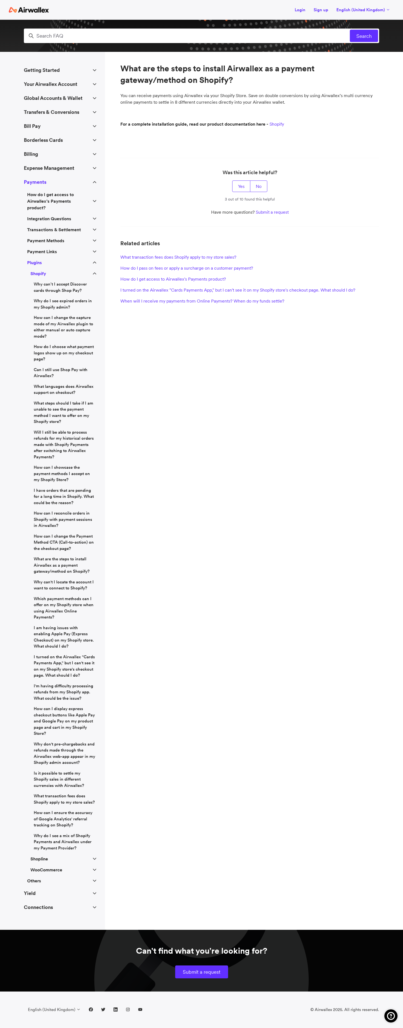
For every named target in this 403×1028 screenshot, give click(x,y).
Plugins (34, 262)
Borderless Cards (43, 140)
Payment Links (42, 251)
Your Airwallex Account (50, 84)
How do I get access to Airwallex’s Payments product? (50, 201)
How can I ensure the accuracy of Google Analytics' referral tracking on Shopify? (63, 819)
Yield (30, 893)
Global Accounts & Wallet (53, 98)
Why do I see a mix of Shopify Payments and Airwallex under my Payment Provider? (63, 842)
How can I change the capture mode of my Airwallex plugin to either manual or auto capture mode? (63, 327)
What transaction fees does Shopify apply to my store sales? (178, 257)
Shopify (276, 124)
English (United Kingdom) (361, 9)
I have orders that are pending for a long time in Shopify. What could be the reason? (64, 496)
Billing (31, 154)
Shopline (39, 859)
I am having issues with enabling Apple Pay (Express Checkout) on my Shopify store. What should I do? (64, 637)
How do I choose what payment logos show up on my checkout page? (64, 353)
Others (34, 880)
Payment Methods (45, 240)
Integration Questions (49, 218)
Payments (35, 182)
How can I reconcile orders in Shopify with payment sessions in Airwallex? (63, 519)
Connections (38, 907)
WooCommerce (46, 869)
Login (300, 9)
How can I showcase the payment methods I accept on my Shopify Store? (62, 473)
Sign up (321, 9)
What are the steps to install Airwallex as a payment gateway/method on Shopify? (62, 565)
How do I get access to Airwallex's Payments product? (173, 279)
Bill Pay (32, 126)
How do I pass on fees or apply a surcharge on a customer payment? (186, 268)
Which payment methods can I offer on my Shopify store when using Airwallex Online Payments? (63, 608)
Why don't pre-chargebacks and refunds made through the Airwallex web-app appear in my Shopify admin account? (64, 753)
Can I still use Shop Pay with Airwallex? (60, 373)
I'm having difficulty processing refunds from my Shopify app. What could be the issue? (63, 692)
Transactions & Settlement (54, 229)
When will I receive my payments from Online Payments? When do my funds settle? (202, 301)
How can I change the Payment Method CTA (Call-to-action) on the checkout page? (64, 542)
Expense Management (49, 168)
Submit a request (272, 212)
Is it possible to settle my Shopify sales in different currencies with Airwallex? (59, 779)
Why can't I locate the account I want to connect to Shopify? (64, 585)
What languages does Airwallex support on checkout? (63, 389)
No (259, 186)
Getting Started (42, 70)
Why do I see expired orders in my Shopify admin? (63, 304)
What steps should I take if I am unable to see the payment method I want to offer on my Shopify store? (63, 412)
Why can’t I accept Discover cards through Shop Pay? (60, 287)
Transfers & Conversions (51, 112)
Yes (241, 186)
